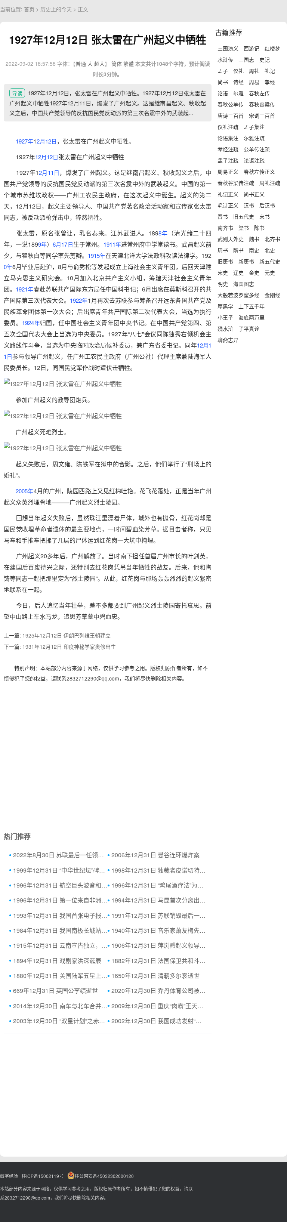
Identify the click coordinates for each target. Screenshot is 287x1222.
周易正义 (227, 171)
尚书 (222, 82)
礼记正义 (227, 194)
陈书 (259, 227)
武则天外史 (230, 239)
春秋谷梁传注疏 (235, 182)
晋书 (222, 216)
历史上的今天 (56, 9)
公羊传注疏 (257, 149)
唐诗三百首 (230, 115)
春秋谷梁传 (262, 104)
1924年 (31, 323)
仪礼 (238, 70)
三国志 (246, 59)
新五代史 (269, 261)
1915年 (96, 255)
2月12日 (47, 141)
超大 (99, 63)
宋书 (264, 216)
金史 (254, 272)
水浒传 (225, 59)
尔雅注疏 (254, 138)
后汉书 (267, 205)
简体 (116, 63)
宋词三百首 (262, 115)
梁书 (243, 227)
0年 (8, 267)
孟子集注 (254, 126)
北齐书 (272, 239)
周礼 (254, 70)
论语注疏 (254, 160)
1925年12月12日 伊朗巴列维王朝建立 (66, 635)
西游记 (251, 48)
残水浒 (225, 328)
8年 (163, 233)
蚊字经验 (9, 1176)
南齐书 (225, 227)
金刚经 (272, 295)
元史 (270, 272)
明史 (222, 283)
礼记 (270, 70)
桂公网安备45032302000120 (104, 1176)
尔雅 (238, 93)
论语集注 (227, 138)
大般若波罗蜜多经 (238, 295)
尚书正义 (254, 194)
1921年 (24, 289)
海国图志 (243, 283)
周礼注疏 (269, 182)
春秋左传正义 (259, 171)
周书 (222, 250)
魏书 (254, 239)
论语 (222, 93)
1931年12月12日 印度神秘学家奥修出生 (69, 646)
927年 (26, 141)
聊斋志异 (227, 339)
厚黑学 (225, 306)
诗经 (238, 82)
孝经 (270, 82)
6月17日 (63, 244)
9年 (42, 244)
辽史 (238, 272)
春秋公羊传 (230, 104)
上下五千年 (251, 306)
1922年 (78, 300)
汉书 (249, 205)
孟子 (222, 70)
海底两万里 (251, 317)
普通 (80, 63)
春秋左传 (259, 93)
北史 (270, 250)
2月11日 (49, 172)
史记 (264, 59)
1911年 (112, 244)
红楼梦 (272, 48)
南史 (254, 250)
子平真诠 (248, 328)
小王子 (225, 317)
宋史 (222, 272)
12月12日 (46, 157)
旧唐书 (225, 261)
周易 (254, 82)
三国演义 (227, 48)
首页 (29, 9)
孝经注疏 (227, 149)
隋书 (238, 250)
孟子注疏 (227, 160)
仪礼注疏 (227, 126)
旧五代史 (243, 216)
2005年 (24, 491)
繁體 (128, 63)
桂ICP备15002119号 (43, 1176)
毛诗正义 (227, 205)
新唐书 (246, 261)
